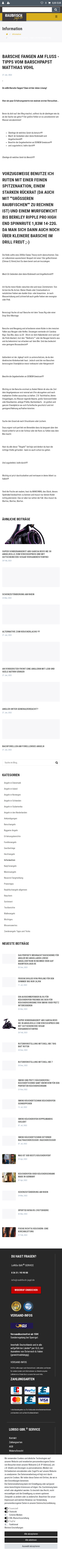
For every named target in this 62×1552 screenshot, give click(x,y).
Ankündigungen (10, 818)
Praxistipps (9, 884)
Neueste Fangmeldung (13, 878)
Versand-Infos (38, 1374)
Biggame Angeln (11, 830)
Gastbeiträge (9, 848)
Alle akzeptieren (31, 1534)
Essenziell (13, 1508)
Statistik (13, 1511)
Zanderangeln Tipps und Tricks (17, 931)
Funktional (13, 1524)
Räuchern (8, 895)
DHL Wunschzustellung (19, 1518)
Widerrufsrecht (16, 1450)
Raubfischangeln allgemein (15, 890)
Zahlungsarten (22, 1379)
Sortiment (8, 901)
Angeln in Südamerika (13, 806)
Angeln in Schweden (12, 800)
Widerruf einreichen (26, 1290)
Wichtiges (8, 919)
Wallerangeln (9, 913)
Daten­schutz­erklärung (45, 1503)
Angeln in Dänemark (12, 783)
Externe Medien (15, 1515)
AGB (11, 1446)
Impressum (9, 1500)
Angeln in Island (10, 789)
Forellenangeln (10, 842)
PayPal (12, 1521)
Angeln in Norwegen (12, 795)
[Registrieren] (9, 3)
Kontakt (13, 1438)
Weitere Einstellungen (14, 1527)
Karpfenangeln (10, 866)
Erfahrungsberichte (12, 836)
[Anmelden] (3, 3)
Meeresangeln (10, 872)
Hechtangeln (9, 854)
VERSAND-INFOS (22, 1315)
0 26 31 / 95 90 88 (19, 1272)
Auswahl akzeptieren (31, 1546)
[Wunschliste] (42, 3)
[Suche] (56, 9)
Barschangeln (10, 824)
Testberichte (9, 907)
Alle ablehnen (31, 1540)
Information (16, 34)
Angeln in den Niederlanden (15, 812)
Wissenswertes (10, 925)
